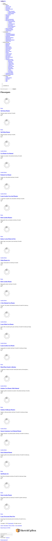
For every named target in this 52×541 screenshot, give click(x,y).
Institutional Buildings (10, 39)
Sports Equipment (11, 26)
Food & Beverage (9, 8)
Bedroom (7, 45)
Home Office (8, 49)
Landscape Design (6, 75)
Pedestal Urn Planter (6, 174)
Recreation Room (9, 57)
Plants (7, 76)
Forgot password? (4, 539)
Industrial (7, 15)
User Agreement (18, 525)
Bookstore (10, 61)
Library (9, 69)
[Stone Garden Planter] (7, 491)
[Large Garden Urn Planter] (7, 342)
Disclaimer (6, 525)
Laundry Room (9, 53)
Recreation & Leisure (10, 20)
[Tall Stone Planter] (7, 107)
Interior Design (6, 42)
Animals (7, 5)
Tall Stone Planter (5, 110)
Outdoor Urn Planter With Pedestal (10, 388)
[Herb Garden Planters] (7, 213)
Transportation (8, 30)
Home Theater (8, 51)
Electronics (8, 7)
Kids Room (8, 55)
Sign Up (7, 537)
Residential (8, 36)
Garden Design (9, 77)
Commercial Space (9, 59)
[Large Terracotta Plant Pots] (7, 512)
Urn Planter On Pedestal (7, 153)
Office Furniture (11, 11)
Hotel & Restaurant (9, 74)
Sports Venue (8, 41)
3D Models (5, 4)
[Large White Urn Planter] (7, 320)
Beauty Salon (11, 60)
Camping (10, 22)
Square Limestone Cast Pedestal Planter (11, 431)
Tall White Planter (5, 132)
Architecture (5, 31)
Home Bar (8, 50)
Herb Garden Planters (6, 217)
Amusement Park (11, 21)
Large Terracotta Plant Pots (8, 516)
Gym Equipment (11, 23)
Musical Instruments (10, 19)
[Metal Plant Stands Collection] (7, 363)
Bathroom (8, 44)
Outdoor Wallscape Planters (8, 409)
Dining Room (8, 46)
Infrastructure (8, 38)
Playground (10, 25)
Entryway (8, 58)
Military (7, 18)
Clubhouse (10, 65)
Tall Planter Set (4, 473)
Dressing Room (9, 47)
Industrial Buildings (9, 37)
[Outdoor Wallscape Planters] (7, 406)
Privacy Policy (12, 525)
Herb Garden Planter (6, 281)
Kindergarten (10, 68)
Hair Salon (10, 67)
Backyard (7, 78)
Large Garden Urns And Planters (9, 196)
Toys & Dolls (11, 27)
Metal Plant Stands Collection (8, 367)
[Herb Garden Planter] (7, 277)
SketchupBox (3, 1)
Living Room (8, 54)
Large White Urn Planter (7, 324)
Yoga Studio (10, 72)
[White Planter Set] (7, 256)
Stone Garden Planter (6, 495)
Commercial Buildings (10, 35)
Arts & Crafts (8, 6)
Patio (7, 80)
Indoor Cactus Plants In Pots (8, 239)
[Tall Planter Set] (7, 470)
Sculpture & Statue (9, 29)
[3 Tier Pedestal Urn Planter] (7, 299)
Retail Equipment (9, 28)
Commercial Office (9, 73)
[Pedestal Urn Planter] (7, 171)
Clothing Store (11, 63)
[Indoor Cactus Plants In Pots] (7, 235)
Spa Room (10, 70)
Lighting (7, 17)
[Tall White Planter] (7, 128)
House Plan (8, 43)
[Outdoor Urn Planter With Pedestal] (7, 384)
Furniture (7, 10)
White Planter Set (5, 260)
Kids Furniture (11, 13)
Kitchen (7, 52)
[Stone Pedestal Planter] (7, 448)
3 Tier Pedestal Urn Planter (8, 303)
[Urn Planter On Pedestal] (7, 149)
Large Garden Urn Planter (7, 345)
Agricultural (8, 33)
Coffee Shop (10, 62)
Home (4, 3)
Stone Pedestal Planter (6, 452)
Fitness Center (11, 66)
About (2, 525)
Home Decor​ (8, 14)
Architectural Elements (10, 34)
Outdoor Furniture (11, 12)
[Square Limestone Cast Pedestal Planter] (7, 427)
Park (6, 81)
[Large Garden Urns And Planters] (7, 192)
